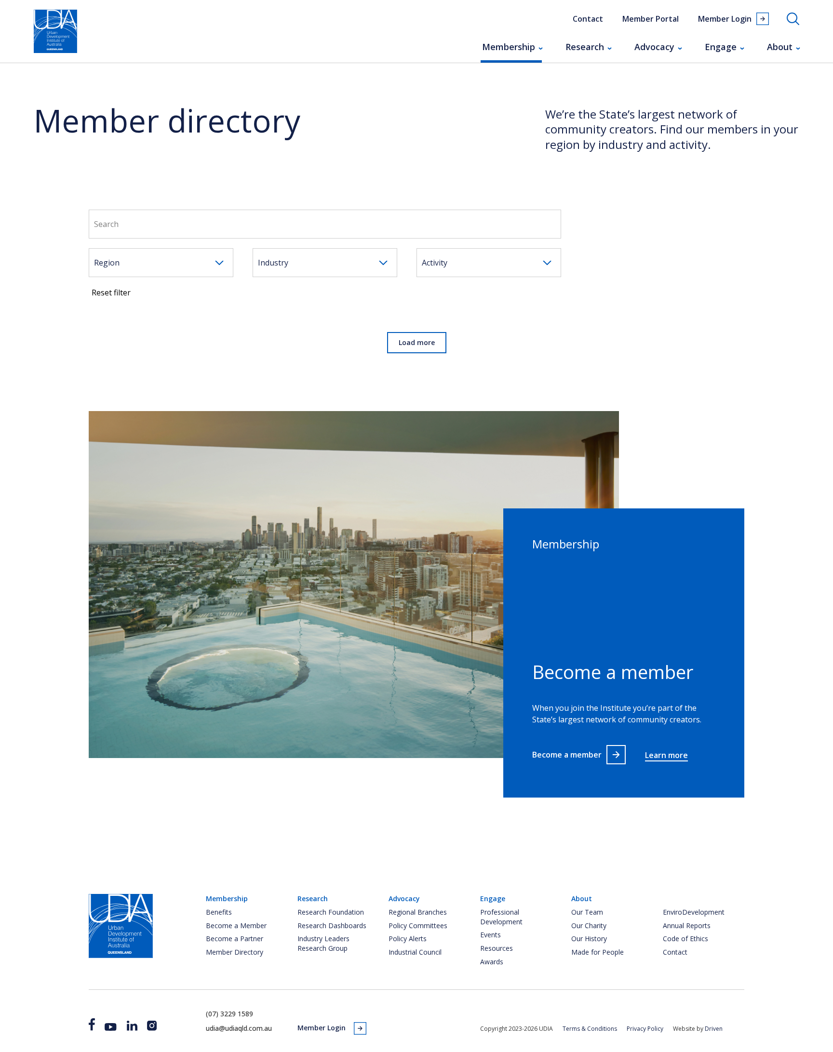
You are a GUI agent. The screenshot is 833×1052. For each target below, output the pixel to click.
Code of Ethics (685, 938)
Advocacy (654, 47)
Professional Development (501, 916)
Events (490, 934)
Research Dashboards (331, 925)
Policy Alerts (408, 938)
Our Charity (588, 925)
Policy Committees (418, 925)
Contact (588, 18)
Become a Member (236, 925)
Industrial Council (415, 952)
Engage (721, 47)
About (780, 47)
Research (584, 47)
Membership (508, 47)
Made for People (597, 952)
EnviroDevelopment (694, 912)
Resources (496, 948)
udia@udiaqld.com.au (239, 1028)
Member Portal (650, 18)
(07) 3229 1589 (229, 1013)
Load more (417, 342)
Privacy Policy (645, 1029)
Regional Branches (418, 912)
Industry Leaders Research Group (323, 943)
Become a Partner (234, 938)
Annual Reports (687, 925)
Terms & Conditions (590, 1029)
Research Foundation (330, 912)
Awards (491, 961)
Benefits (219, 912)
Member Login (725, 18)
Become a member (567, 754)
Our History (589, 938)
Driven (714, 1029)
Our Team (587, 912)
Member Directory (234, 952)
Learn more (666, 755)
